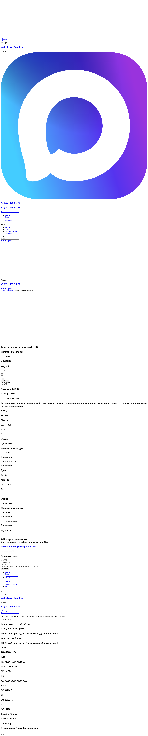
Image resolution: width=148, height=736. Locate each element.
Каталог (7, 215)
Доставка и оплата (11, 219)
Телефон (4, 562)
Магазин (10, 291)
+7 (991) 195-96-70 (10, 202)
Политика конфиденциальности (18, 546)
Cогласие (4, 564)
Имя (2, 560)
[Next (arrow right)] (3, 734)
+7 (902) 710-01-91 (10, 207)
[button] (74, 224)
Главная (3, 291)
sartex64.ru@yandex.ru (13, 47)
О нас (7, 217)
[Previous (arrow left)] (1, 734)
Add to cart (5, 381)
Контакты (8, 221)
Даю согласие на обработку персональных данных (20, 566)
